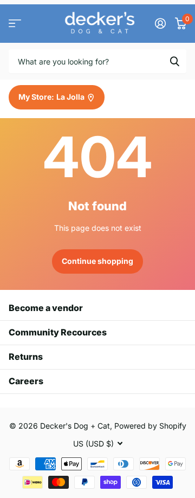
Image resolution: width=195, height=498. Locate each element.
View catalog (15, 23)
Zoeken (174, 61)
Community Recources (58, 332)
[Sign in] (160, 23)
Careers (26, 381)
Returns (26, 356)
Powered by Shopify (150, 425)
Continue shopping (97, 261)
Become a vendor (46, 307)
